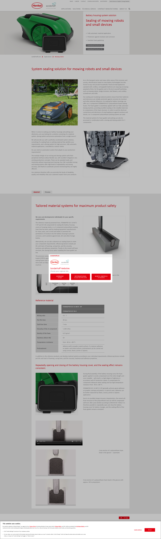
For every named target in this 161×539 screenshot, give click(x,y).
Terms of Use (33, 526)
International (80, 276)
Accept (150, 529)
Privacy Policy (58, 526)
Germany (60, 276)
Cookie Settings (138, 529)
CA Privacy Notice (80, 526)
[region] (80, 530)
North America (101, 276)
